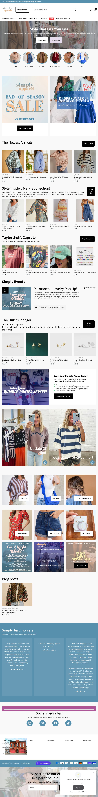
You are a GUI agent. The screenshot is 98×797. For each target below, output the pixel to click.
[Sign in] (91, 10)
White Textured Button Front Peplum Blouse (11, 227)
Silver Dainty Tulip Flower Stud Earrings (83, 361)
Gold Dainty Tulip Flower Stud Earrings (11, 361)
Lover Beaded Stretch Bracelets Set (85, 272)
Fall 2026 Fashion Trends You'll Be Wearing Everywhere (14, 611)
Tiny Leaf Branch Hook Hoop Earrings (35, 361)
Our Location (56, 40)
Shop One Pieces (22, 533)
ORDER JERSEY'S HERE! (63, 396)
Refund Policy (51, 741)
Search (31, 741)
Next (42, 1)
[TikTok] (68, 723)
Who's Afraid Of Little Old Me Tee (36, 272)
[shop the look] (45, 462)
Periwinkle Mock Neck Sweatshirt (36, 177)
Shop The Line (91, 191)
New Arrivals (42, 40)
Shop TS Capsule (87, 239)
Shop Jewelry (88, 324)
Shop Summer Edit (25, 128)
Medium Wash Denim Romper (83, 226)
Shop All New (88, 144)
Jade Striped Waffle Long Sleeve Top (12, 178)
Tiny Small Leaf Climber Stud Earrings (59, 361)
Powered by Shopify (24, 763)
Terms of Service (6, 753)
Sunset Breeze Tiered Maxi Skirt (60, 226)
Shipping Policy (69, 741)
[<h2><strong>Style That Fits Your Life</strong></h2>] (49, 35)
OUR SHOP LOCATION (63, 19)
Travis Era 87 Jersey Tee (9, 272)
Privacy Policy (87, 741)
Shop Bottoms (54, 533)
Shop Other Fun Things (83, 498)
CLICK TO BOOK (81, 565)
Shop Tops (24, 498)
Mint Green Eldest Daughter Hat (60, 272)
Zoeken (74, 10)
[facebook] (55, 723)
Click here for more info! (7, 747)
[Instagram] (30, 723)
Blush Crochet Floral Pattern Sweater (59, 178)
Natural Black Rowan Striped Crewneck (83, 178)
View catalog (21, 10)
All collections (9, 19)
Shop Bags (56, 498)
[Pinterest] (42, 723)
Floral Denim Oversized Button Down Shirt (35, 227)
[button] (1, 2)
